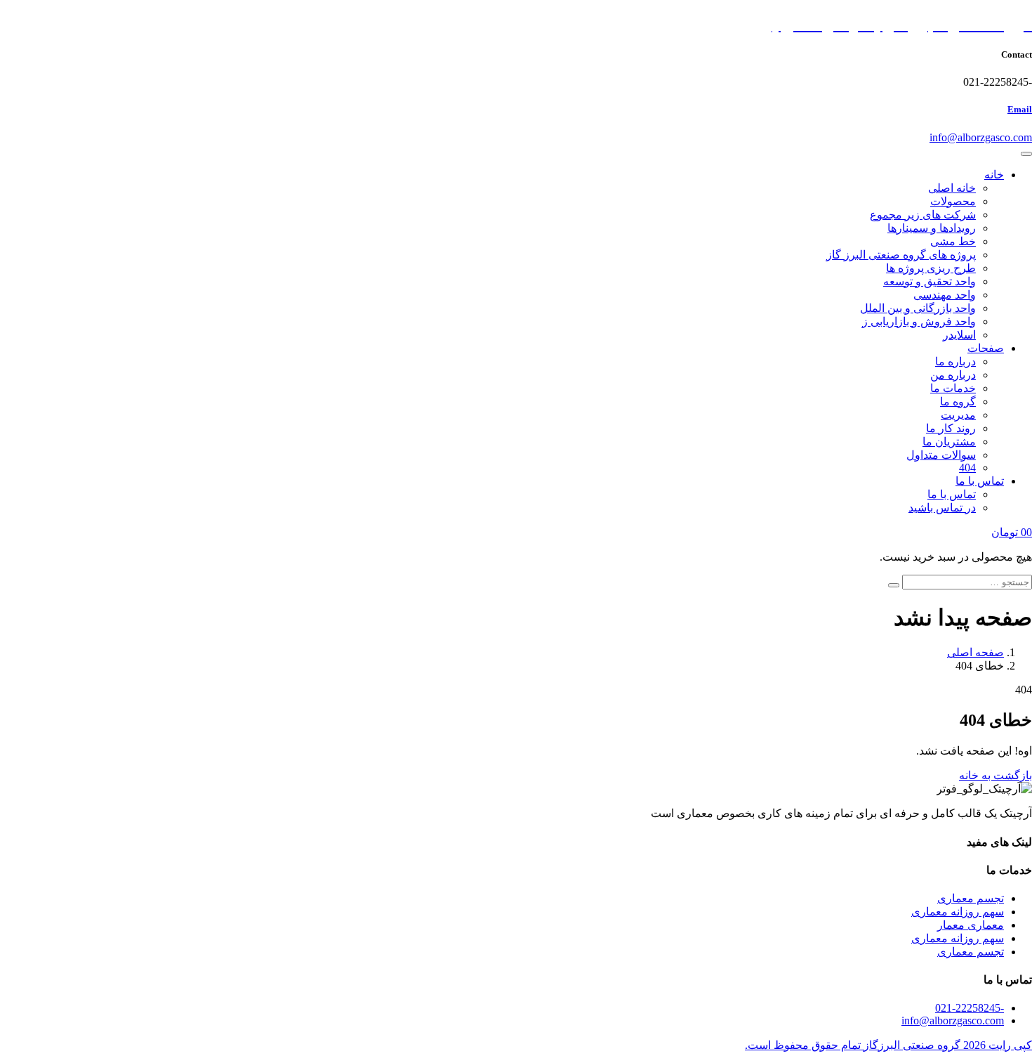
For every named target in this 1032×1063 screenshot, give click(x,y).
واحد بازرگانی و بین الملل (918, 308)
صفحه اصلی (975, 652)
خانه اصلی (952, 188)
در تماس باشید (942, 508)
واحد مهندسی (944, 295)
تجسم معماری (970, 898)
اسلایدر (959, 335)
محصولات (953, 201)
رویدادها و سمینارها (931, 228)
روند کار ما (951, 428)
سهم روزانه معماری (957, 912)
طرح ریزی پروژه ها (931, 268)
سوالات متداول (941, 455)
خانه (994, 175)
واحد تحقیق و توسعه (929, 281)
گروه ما (958, 401)
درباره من (953, 375)
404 (967, 468)
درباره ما (955, 361)
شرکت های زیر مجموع (923, 215)
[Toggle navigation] (1026, 154)
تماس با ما (979, 481)
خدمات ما (953, 388)
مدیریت (958, 415)
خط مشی (953, 241)
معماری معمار (970, 925)
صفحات (985, 348)
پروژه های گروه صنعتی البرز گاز (901, 255)
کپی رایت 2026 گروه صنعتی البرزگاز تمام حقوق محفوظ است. (888, 1045)
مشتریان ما (949, 442)
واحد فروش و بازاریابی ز (919, 321)
